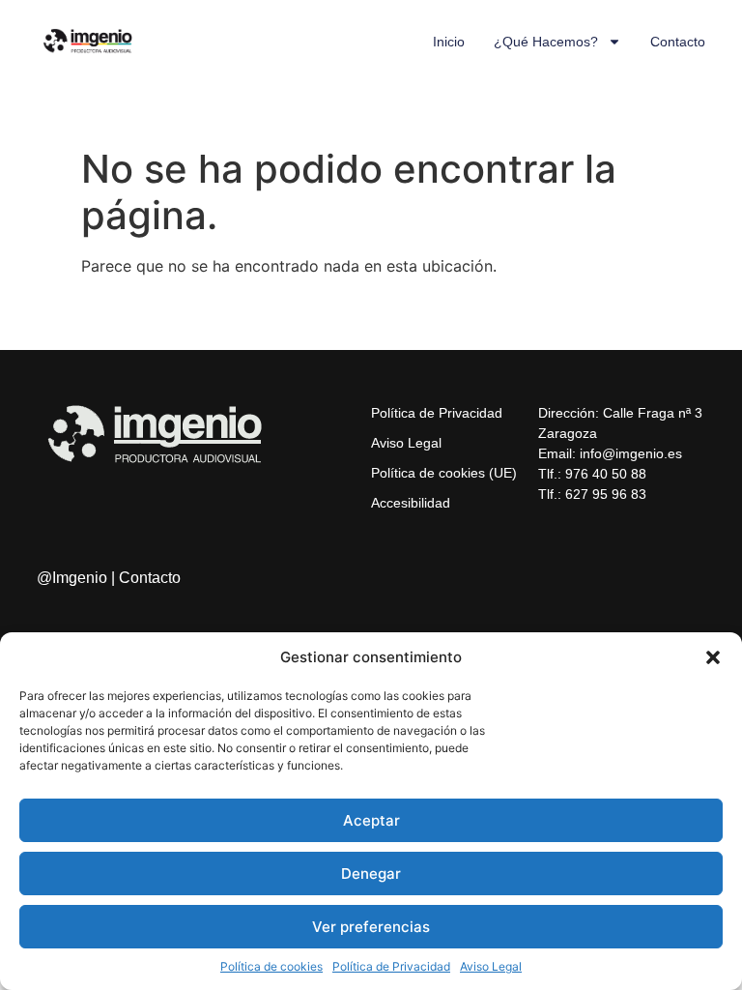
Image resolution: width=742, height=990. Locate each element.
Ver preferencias (371, 926)
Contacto (677, 41)
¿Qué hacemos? (546, 41)
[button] (713, 657)
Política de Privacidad (391, 966)
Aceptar (371, 820)
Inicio (449, 41)
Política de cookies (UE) (444, 472)
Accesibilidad (410, 502)
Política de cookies (271, 966)
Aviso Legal (491, 966)
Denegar (371, 873)
